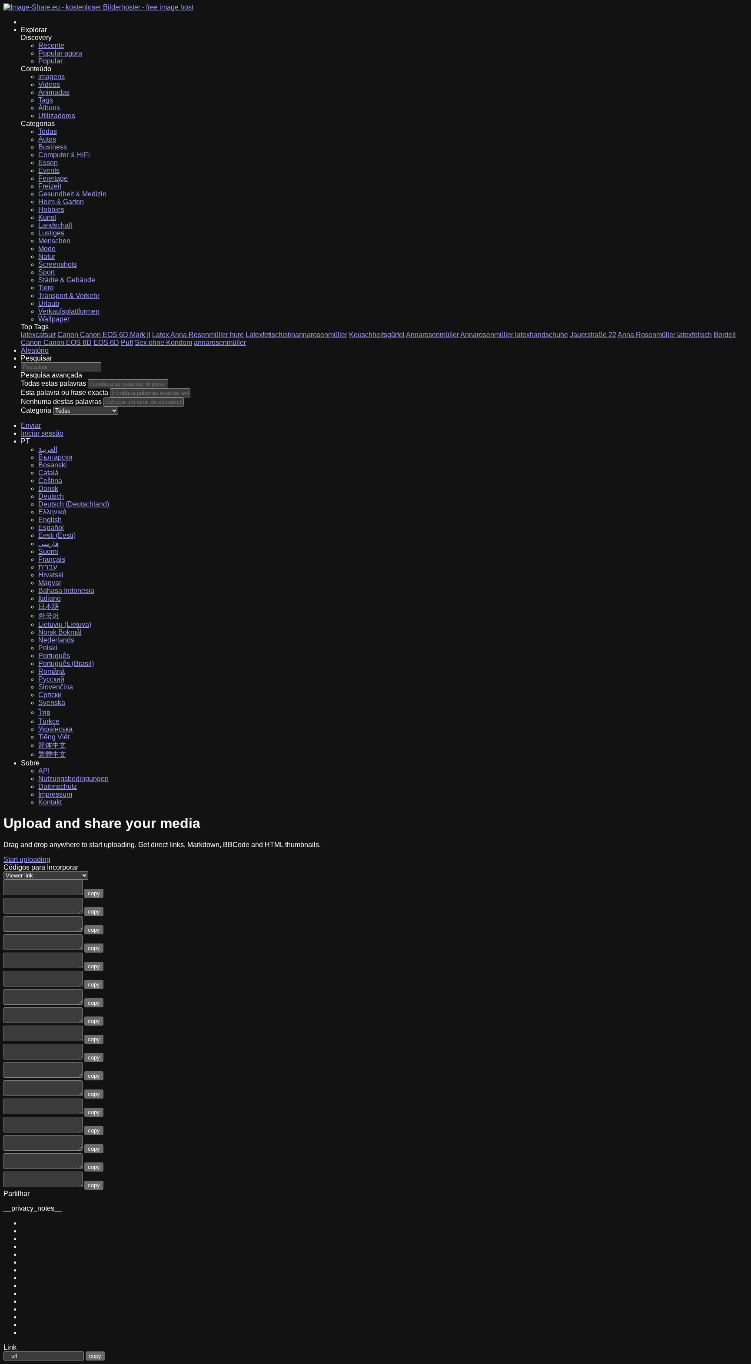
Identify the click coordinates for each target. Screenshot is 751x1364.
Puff (127, 342)
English (50, 519)
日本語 (48, 606)
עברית (47, 567)
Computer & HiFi (64, 155)
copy (94, 893)
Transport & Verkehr (69, 295)
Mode (47, 248)
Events (49, 170)
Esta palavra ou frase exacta (64, 392)
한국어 (48, 615)
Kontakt (50, 802)
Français (51, 559)
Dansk (48, 488)
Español (51, 527)
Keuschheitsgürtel (377, 334)
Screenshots (57, 264)
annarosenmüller (220, 342)
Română (51, 671)
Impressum (55, 794)
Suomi (48, 551)
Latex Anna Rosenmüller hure (198, 334)
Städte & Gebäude (66, 280)
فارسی (48, 543)
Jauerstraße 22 (593, 334)
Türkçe (49, 721)
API (44, 771)
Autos (47, 139)
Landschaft (55, 225)
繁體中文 (52, 754)
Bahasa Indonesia (66, 590)
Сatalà (48, 473)
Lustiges (51, 233)
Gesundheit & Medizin (72, 194)
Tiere (46, 287)
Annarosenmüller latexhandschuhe (514, 334)
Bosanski (52, 465)
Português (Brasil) (66, 663)
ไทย (44, 712)
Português (54, 655)
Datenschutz (57, 786)
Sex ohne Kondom (163, 342)
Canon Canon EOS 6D (56, 342)
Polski (47, 648)
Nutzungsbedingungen (73, 778)
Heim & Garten (61, 201)
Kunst (47, 217)
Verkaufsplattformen (69, 311)
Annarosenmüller (432, 334)
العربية (47, 449)
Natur (46, 256)
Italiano (49, 598)
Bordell (725, 334)
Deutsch (51, 496)
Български (55, 457)
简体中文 (52, 745)
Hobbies (51, 209)
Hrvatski (50, 575)
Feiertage (53, 178)
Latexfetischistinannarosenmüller (296, 334)
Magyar (49, 582)
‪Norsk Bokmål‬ (60, 632)
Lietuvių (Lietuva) (64, 624)
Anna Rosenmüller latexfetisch (665, 334)
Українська (55, 729)
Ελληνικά (52, 512)
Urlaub (48, 303)
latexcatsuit (38, 334)
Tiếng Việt (54, 737)
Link (10, 1347)
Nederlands (56, 640)
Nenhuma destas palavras (61, 401)
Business (52, 147)
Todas (47, 131)
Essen (48, 162)
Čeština (50, 480)
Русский (51, 679)
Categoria (36, 410)
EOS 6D (106, 342)
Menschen (54, 241)
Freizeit (49, 186)
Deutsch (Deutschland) (73, 504)
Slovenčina (55, 687)
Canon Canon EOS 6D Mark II (103, 334)
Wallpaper (54, 319)
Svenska (51, 702)
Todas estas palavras (53, 383)
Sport (46, 272)
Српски (50, 695)
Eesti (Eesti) (57, 535)
